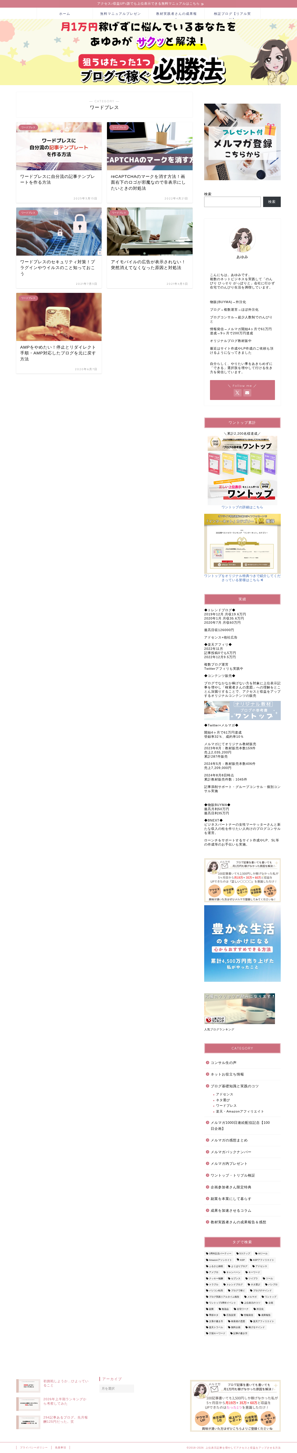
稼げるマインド (257, 1327)
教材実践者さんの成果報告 (176, 15)
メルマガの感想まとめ (229, 1140)
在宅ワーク (243, 1309)
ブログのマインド (262, 1290)
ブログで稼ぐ (238, 1290)
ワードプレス (226, 1105)
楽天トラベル (216, 1327)
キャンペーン (233, 1272)
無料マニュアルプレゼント (120, 15)
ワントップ (270, 1296)
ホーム (64, 14)
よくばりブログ (239, 1266)
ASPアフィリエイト (263, 1260)
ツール (269, 1278)
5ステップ (244, 1253)
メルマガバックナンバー (231, 1152)
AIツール (263, 1253)
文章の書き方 (216, 1321)
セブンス (235, 1278)
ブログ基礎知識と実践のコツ (235, 1086)
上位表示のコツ (252, 1303)
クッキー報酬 (216, 1278)
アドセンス (224, 1094)
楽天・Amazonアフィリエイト (240, 1111)
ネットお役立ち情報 (227, 1074)
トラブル (213, 1284)
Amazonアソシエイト (220, 1260)
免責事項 (60, 1447)
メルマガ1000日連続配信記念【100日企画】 (240, 1126)
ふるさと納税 (216, 1266)
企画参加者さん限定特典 (231, 1187)
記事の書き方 (240, 1333)
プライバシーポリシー (34, 1447)
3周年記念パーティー (220, 1253)
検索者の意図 (238, 1321)
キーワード (254, 1272)
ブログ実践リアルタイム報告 (224, 1296)
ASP (242, 1260)
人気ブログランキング (219, 1029)
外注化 (260, 1309)
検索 (208, 194)
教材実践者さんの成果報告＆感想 (238, 1222)
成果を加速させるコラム (231, 1210)
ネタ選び (223, 1100)
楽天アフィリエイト (263, 1321)
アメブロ (213, 1272)
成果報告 (266, 1315)
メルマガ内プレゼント (229, 1163)
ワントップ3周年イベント (222, 1303)
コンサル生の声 (224, 1063)
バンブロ (273, 1284)
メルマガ (252, 1296)
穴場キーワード (217, 1333)
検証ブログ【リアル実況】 (232, 15)
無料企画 (235, 1327)
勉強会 (225, 1309)
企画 (270, 1303)
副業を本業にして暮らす (231, 1199)
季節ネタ (213, 1315)
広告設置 (231, 1315)
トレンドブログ (234, 1284)
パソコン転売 (216, 1290)
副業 (211, 1309)
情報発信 (248, 1315)
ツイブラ (253, 1278)
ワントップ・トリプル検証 (233, 1175)
